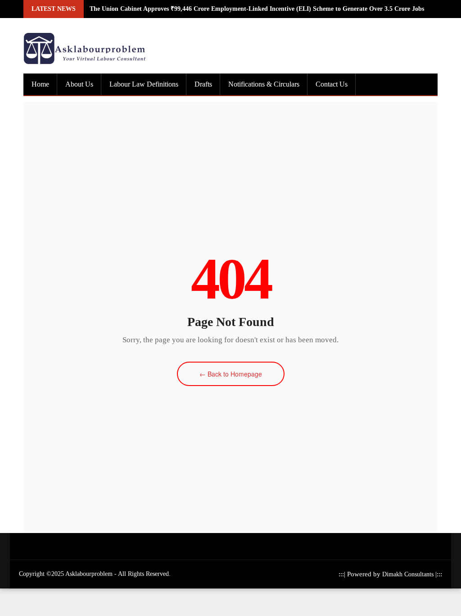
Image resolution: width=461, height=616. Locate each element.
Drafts (203, 84)
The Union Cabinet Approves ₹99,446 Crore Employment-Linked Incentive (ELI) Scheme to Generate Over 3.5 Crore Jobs (257, 8)
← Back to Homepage (230, 373)
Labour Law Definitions (143, 84)
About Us (79, 84)
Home (40, 84)
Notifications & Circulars (263, 84)
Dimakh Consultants (408, 574)
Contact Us (332, 84)
